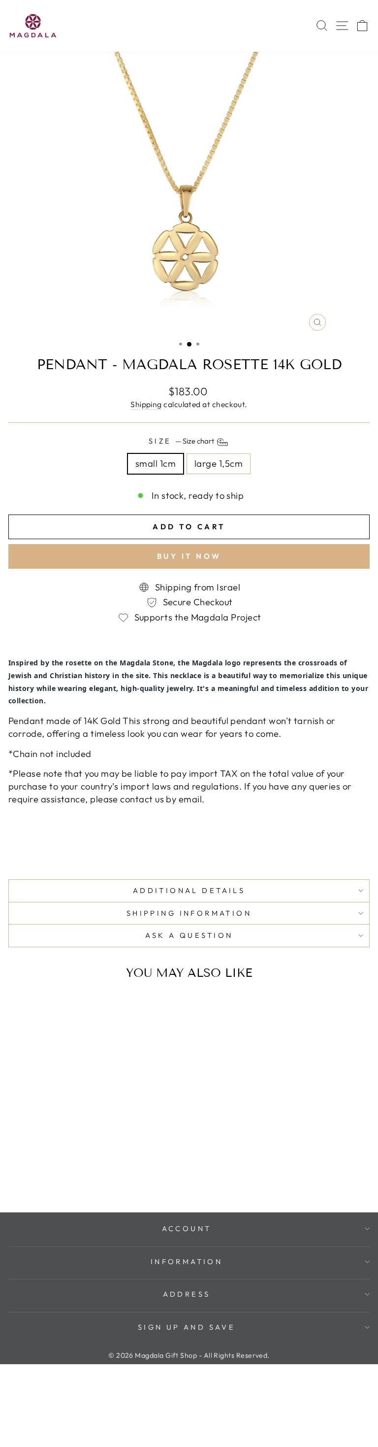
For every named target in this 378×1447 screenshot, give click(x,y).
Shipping (146, 404)
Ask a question (189, 935)
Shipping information (189, 913)
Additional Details (189, 890)
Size (182, 441)
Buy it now (189, 556)
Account (187, 1228)
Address (187, 1294)
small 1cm (155, 463)
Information (187, 1261)
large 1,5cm (218, 463)
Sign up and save (187, 1327)
